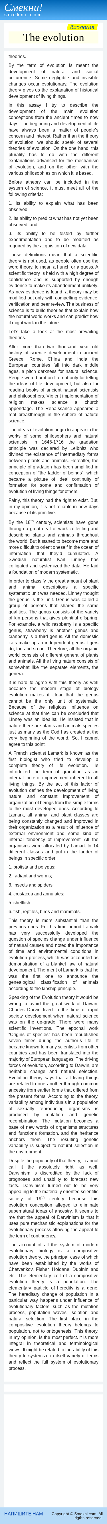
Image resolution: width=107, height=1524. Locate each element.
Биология (82, 27)
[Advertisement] (53, 1451)
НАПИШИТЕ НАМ (23, 1513)
